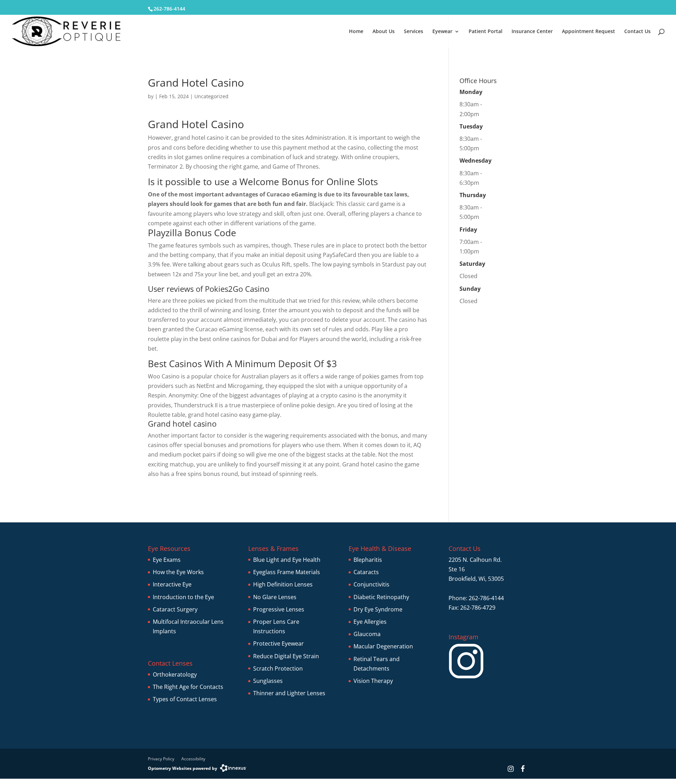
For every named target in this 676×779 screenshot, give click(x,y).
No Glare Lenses (274, 597)
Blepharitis (367, 560)
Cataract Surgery (175, 609)
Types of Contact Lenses (185, 699)
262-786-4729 (477, 607)
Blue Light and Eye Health (286, 560)
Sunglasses (268, 681)
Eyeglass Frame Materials (286, 572)
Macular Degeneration (383, 646)
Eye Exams (167, 560)
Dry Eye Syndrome (377, 609)
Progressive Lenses (278, 609)
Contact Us (637, 31)
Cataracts (366, 572)
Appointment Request (588, 31)
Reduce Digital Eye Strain (286, 656)
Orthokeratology (175, 674)
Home (356, 31)
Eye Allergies (370, 622)
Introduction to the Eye (183, 597)
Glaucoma (367, 634)
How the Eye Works (178, 572)
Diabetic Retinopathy (381, 597)
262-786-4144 (169, 8)
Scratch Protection (278, 668)
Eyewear (442, 31)
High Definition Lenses (283, 584)
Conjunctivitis (371, 584)
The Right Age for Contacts (188, 687)
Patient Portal (485, 31)
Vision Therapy (373, 681)
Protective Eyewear (278, 643)
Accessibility (193, 759)
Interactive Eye (172, 584)
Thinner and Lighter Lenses (289, 693)
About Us (384, 31)
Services (413, 31)
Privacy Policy (161, 759)
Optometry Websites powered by (182, 768)
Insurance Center (532, 31)
